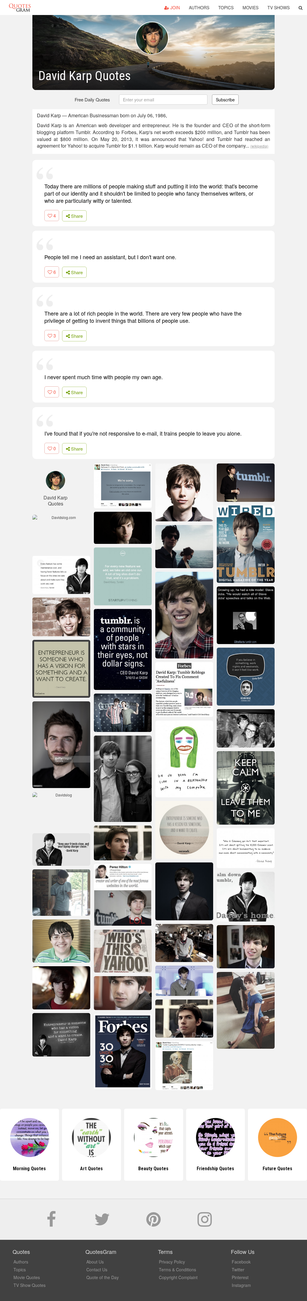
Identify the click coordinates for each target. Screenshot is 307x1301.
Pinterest (240, 1277)
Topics (226, 7)
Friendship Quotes (153, 1168)
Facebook (241, 1262)
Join (174, 7)
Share (76, 216)
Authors (199, 7)
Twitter (238, 1270)
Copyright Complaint (178, 1277)
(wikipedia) (259, 145)
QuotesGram (20, 7)
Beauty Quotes (91, 1168)
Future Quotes (215, 1168)
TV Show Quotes (29, 1285)
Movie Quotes (26, 1277)
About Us (95, 1262)
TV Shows (278, 7)
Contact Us (96, 1270)
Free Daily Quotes (92, 99)
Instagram (241, 1285)
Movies (250, 7)
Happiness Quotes (277, 1168)
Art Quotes (29, 1168)
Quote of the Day (102, 1277)
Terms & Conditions (177, 1270)
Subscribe (225, 100)
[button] (300, 7)
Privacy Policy (172, 1262)
